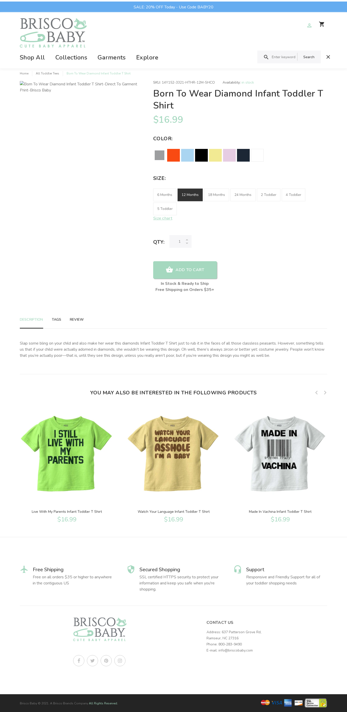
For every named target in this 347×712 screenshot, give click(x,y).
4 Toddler (293, 194)
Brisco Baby (28, 703)
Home (24, 73)
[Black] (201, 155)
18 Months (216, 194)
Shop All (32, 57)
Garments (112, 57)
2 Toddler (268, 194)
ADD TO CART (190, 270)
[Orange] (173, 155)
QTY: (158, 242)
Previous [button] (316, 392)
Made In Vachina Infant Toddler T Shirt (280, 511)
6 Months (164, 194)
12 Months (190, 194)
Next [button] (325, 392)
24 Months (242, 194)
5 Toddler (165, 208)
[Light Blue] (187, 155)
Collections (71, 57)
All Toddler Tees (47, 73)
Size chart (162, 218)
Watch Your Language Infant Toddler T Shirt (174, 511)
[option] (66, 464)
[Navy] (243, 155)
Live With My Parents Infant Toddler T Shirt (67, 511)
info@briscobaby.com (235, 650)
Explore (147, 57)
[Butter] (215, 155)
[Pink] (229, 155)
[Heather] (159, 155)
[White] (257, 155)
